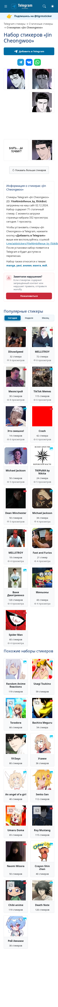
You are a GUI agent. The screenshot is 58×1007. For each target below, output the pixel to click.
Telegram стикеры (14, 23)
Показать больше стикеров (30, 170)
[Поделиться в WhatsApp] (37, 62)
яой (44, 265)
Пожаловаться (29, 295)
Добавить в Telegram (31, 51)
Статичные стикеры (41, 23)
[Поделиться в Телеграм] (20, 62)
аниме (27, 265)
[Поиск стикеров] (44, 6)
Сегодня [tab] (12, 317)
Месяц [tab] (45, 317)
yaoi (19, 265)
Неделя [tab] (29, 317)
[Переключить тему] (52, 6)
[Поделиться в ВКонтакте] (29, 62)
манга (37, 265)
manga (10, 265)
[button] (6, 6)
